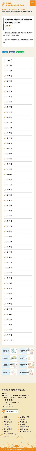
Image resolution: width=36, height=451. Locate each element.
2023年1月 (9, 221)
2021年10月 (9, 273)
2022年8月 (9, 236)
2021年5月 (9, 298)
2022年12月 (9, 226)
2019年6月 (9, 335)
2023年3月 (9, 216)
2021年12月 (9, 267)
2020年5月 (9, 324)
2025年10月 (9, 102)
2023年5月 (9, 210)
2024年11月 (9, 143)
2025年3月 (9, 133)
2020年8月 (9, 314)
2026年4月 (9, 81)
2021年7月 (9, 288)
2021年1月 (9, 309)
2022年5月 (9, 252)
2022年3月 (9, 257)
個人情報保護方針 (25, 431)
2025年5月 (9, 122)
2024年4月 (9, 174)
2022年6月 (9, 247)
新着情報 (6, 424)
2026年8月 (9, 65)
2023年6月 (9, 205)
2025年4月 (9, 127)
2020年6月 (9, 319)
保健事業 (22, 419)
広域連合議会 (8, 422)
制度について (8, 419)
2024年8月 (9, 153)
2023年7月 (9, 200)
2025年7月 (9, 112)
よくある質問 (8, 429)
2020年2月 (9, 330)
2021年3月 (9, 304)
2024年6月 (9, 164)
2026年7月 (9, 70)
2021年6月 (9, 293)
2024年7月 (9, 159)
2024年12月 (9, 138)
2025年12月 (9, 96)
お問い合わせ (24, 429)
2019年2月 (9, 340)
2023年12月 (9, 184)
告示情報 (22, 424)
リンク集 (6, 426)
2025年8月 (9, 107)
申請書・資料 (24, 422)
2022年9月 (9, 231)
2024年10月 (9, 148)
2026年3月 (9, 86)
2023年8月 (9, 195)
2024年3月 (9, 179)
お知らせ (8, 25)
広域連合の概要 (24, 417)
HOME (5, 417)
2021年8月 (9, 283)
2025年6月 (9, 117)
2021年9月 (9, 278)
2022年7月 (9, 241)
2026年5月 (9, 76)
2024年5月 (9, 169)
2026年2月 (9, 91)
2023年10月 (9, 190)
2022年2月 (9, 262)
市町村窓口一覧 (24, 426)
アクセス (6, 431)
